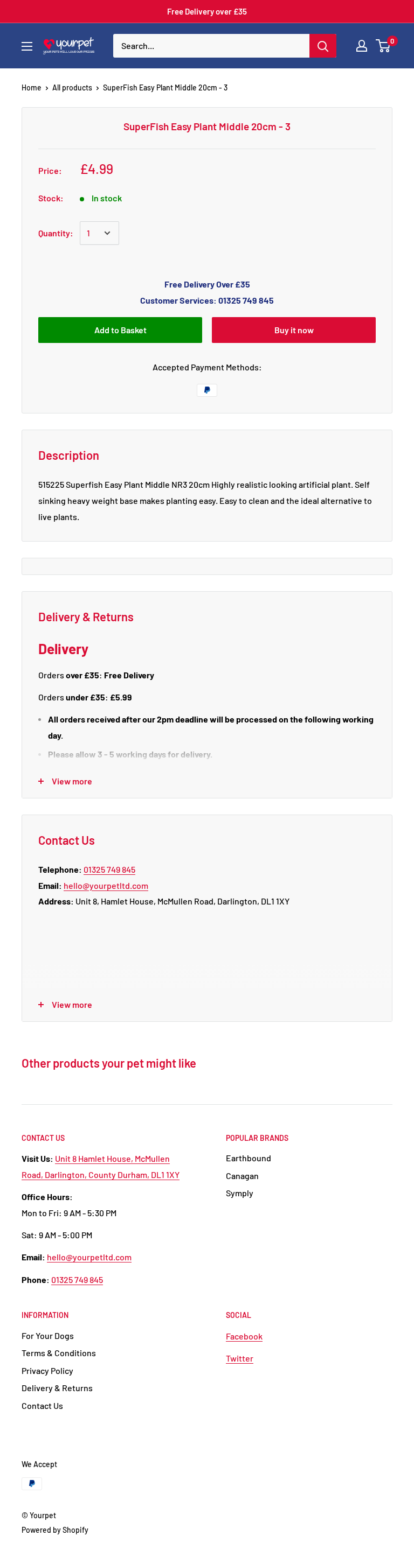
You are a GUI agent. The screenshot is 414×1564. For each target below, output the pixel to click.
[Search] (322, 46)
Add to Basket (120, 330)
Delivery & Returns (57, 1388)
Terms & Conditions (59, 1353)
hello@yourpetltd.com (106, 885)
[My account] (361, 46)
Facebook (244, 1336)
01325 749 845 (109, 869)
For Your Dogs (48, 1335)
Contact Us (42, 1405)
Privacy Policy (47, 1370)
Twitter (239, 1358)
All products (72, 87)
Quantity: (55, 233)
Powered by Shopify (55, 1529)
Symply (239, 1193)
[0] (383, 45)
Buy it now (294, 330)
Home (32, 87)
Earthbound (248, 1158)
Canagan (242, 1175)
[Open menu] (27, 46)
